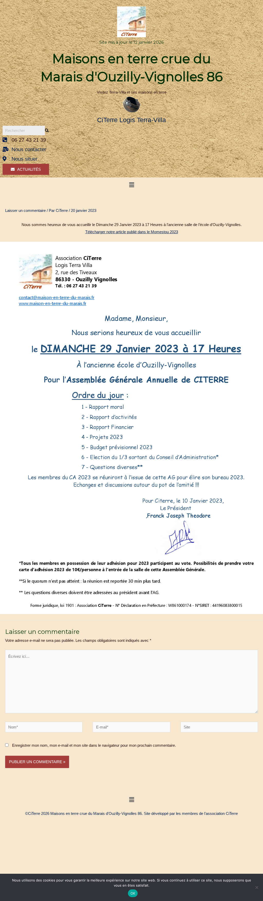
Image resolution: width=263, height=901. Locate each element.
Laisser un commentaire (25, 210)
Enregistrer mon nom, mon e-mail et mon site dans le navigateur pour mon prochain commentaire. (94, 745)
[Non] (256, 887)
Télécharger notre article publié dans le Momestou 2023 (131, 232)
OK (132, 893)
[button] (131, 185)
